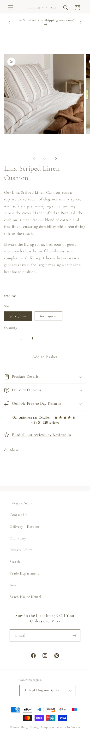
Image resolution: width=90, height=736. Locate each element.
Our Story (18, 538)
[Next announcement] (81, 22)
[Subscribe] (74, 635)
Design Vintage (30, 727)
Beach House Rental (25, 596)
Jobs (13, 585)
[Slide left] (34, 158)
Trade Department (24, 573)
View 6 (75, 727)
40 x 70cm (18, 316)
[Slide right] (56, 158)
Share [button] (14, 450)
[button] (10, 7)
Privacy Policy (21, 550)
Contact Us (18, 515)
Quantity (10, 328)
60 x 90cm (48, 316)
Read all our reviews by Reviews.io (41, 434)
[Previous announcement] (9, 22)
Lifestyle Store (21, 503)
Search (15, 561)
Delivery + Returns (25, 526)
